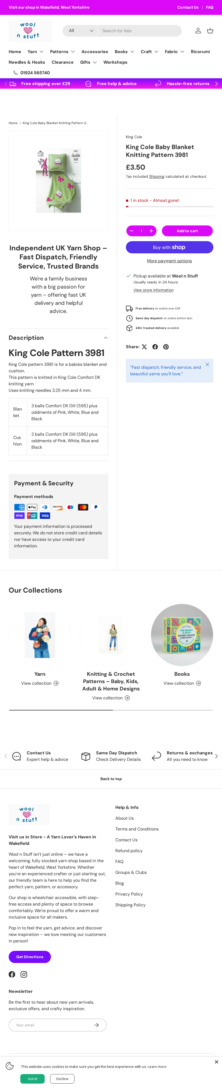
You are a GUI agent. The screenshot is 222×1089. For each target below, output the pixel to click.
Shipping (156, 176)
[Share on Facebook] (155, 346)
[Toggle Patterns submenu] (73, 51)
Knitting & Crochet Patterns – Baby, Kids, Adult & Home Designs (111, 681)
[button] (210, 31)
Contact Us (188, 7)
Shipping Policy (130, 905)
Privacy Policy (129, 894)
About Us (124, 818)
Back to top (111, 778)
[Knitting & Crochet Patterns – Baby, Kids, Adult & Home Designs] (111, 635)
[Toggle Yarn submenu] (41, 51)
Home (15, 51)
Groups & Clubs (131, 872)
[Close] (216, 1062)
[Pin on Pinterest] (166, 346)
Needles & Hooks (27, 62)
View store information (153, 289)
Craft (146, 51)
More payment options (169, 261)
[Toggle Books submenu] (132, 51)
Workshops (115, 62)
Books (121, 51)
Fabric (171, 51)
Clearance (63, 62)
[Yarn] (40, 635)
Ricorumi (200, 51)
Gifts (85, 62)
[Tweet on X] (144, 346)
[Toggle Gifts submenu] (95, 62)
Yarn (32, 51)
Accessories (94, 51)
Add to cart (187, 230)
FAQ (209, 7)
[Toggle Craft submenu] (156, 51)
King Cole (134, 136)
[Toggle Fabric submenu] (182, 51)
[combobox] (122, 31)
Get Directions (29, 956)
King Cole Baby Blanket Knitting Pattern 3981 (55, 123)
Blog (119, 883)
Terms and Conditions (137, 829)
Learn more (157, 1066)
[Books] (182, 635)
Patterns (59, 51)
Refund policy (129, 851)
